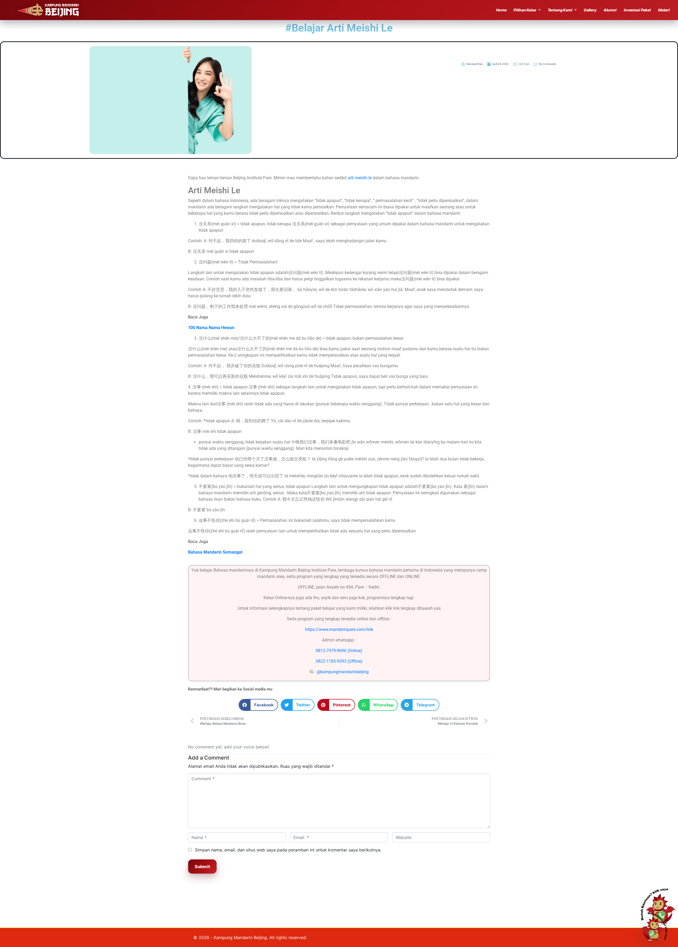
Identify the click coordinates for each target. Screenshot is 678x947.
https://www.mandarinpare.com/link (339, 629)
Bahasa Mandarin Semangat (215, 552)
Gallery (590, 10)
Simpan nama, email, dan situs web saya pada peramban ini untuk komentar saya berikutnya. (288, 849)
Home (501, 10)
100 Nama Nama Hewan (211, 327)
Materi (664, 10)
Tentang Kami (560, 10)
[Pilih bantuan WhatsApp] (656, 925)
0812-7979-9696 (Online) (339, 650)
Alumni (610, 10)
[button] (258, 705)
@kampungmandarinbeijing (343, 671)
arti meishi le (360, 177)
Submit (202, 866)
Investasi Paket (637, 10)
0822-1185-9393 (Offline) (339, 661)
